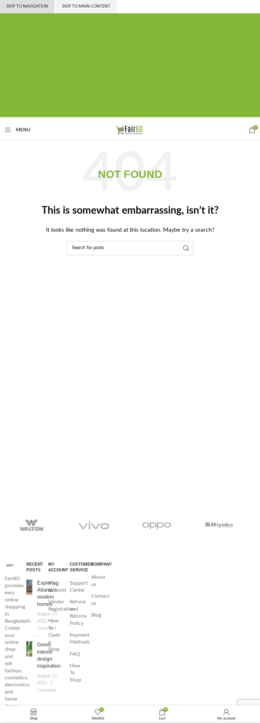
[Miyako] (219, 525)
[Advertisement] (130, 72)
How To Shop (75, 672)
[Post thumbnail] (29, 606)
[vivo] (94, 525)
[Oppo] (156, 525)
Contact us (100, 600)
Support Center (79, 587)
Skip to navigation (27, 6)
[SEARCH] (186, 248)
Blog (96, 615)
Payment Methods (80, 638)
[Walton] (31, 525)
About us (98, 581)
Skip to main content (86, 6)
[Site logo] (130, 129)
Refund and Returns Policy (78, 612)
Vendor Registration (61, 605)
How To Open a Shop (54, 635)
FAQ (75, 654)
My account (57, 587)
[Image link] (11, 565)
